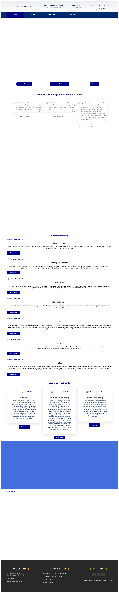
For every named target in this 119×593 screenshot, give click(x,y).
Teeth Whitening (95, 397)
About (32, 15)
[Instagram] (111, 15)
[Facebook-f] (103, 15)
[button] (24, 84)
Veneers (24, 397)
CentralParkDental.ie (95, 580)
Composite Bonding (59, 397)
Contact (71, 15)
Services (51, 15)
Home (15, 15)
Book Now (13, 253)
